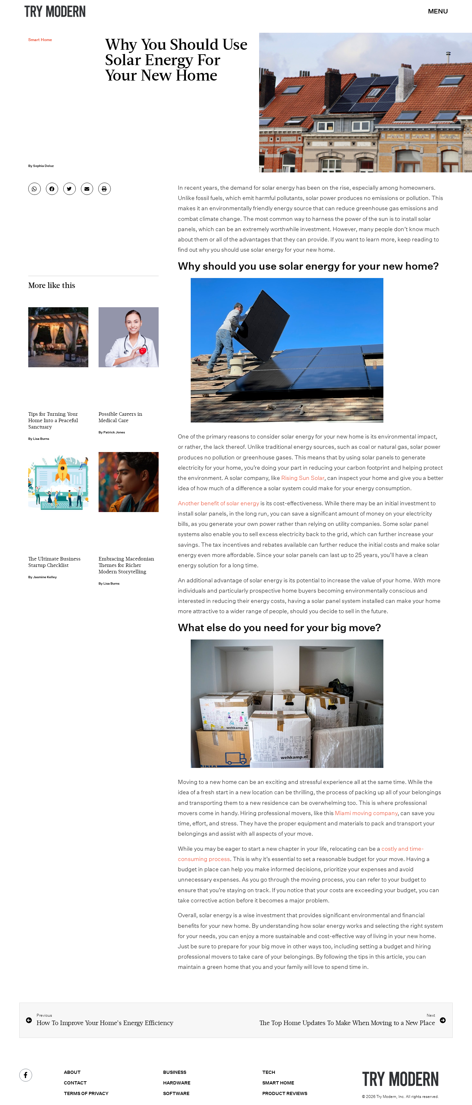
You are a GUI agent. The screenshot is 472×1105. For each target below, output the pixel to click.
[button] (34, 189)
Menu (438, 11)
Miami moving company (366, 813)
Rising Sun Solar (302, 478)
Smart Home (40, 39)
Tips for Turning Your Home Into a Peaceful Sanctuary (53, 421)
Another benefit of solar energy (218, 503)
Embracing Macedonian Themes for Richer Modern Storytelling (126, 566)
